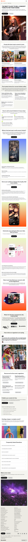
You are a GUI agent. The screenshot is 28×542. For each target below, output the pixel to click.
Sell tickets (3, 167)
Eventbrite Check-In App (4, 520)
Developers (15, 528)
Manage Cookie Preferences (17, 535)
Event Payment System (3, 511)
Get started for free (5, 13)
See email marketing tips (6, 392)
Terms (4, 535)
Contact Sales (11, 13)
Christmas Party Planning (17, 516)
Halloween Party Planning (17, 514)
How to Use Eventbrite (17, 522)
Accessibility (9, 535)
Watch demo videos (18, 392)
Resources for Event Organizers (18, 521)
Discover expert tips (5, 382)
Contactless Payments (3, 521)
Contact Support (16, 531)
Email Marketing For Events (4, 516)
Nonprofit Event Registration (17, 511)
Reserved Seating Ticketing (4, 512)
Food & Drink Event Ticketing (4, 528)
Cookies (12, 535)
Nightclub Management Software (5, 527)
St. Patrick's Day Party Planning (18, 515)
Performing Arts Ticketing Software (5, 529)
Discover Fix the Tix (14, 323)
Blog (14, 520)
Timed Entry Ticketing (3, 513)
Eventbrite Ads (2, 515)
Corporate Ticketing (3, 530)
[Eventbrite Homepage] (1, 1)
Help (14, 530)
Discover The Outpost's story (19, 382)
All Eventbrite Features (3, 523)
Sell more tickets (14, 236)
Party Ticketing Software (17, 512)
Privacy (6, 535)
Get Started (3, 533)
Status (1, 535)
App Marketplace (16, 523)
